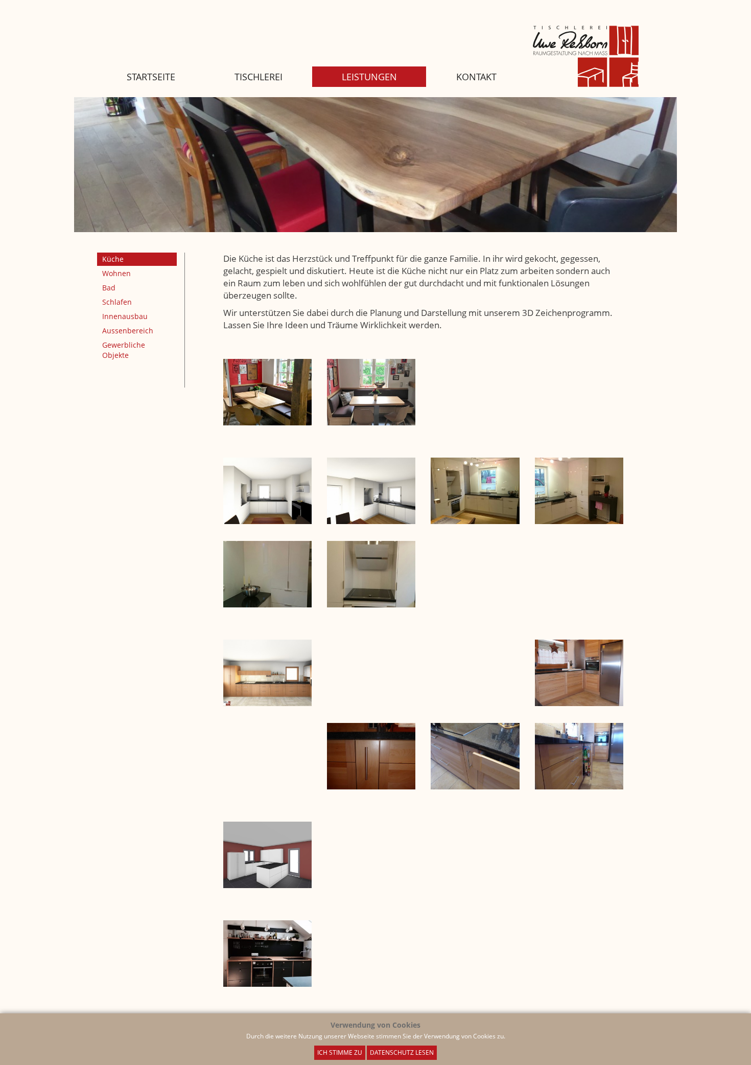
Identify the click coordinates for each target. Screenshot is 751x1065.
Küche (113, 259)
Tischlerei (258, 77)
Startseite (151, 77)
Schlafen (117, 302)
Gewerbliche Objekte (123, 350)
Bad (108, 287)
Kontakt (476, 77)
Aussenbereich (127, 330)
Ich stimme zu (339, 1052)
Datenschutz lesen (402, 1052)
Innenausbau (125, 316)
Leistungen (369, 77)
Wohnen (116, 273)
